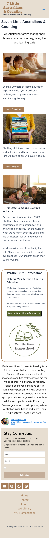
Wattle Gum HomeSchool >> (24, 313)
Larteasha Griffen (18, 419)
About (24, 504)
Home (24, 495)
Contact (24, 499)
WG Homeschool (24, 512)
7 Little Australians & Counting (17, 14)
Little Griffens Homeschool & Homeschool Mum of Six (28, 423)
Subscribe (24, 475)
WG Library (24, 508)
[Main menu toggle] (43, 9)
